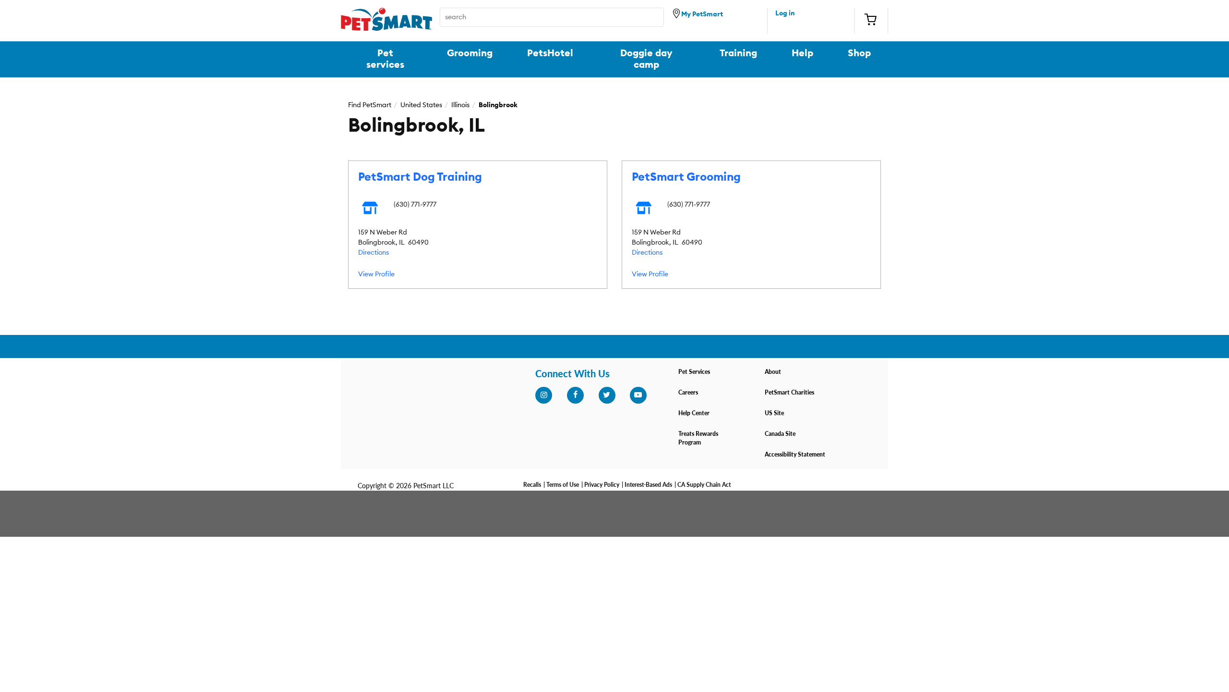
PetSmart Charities (789, 392)
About (773, 372)
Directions (373, 252)
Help (802, 53)
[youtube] (638, 395)
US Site (774, 413)
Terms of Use (562, 485)
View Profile (376, 274)
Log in (785, 13)
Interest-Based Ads (648, 485)
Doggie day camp (646, 59)
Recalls (532, 485)
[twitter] (607, 395)
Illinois (460, 105)
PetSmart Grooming (686, 177)
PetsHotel (550, 53)
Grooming (470, 53)
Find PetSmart (369, 105)
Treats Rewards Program (698, 438)
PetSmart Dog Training (420, 177)
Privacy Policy (601, 485)
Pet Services (694, 372)
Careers (688, 392)
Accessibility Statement (795, 454)
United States (421, 105)
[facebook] (575, 395)
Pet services (385, 59)
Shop (859, 53)
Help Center (694, 413)
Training (738, 53)
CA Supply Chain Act (704, 485)
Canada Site (780, 434)
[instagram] (543, 395)
